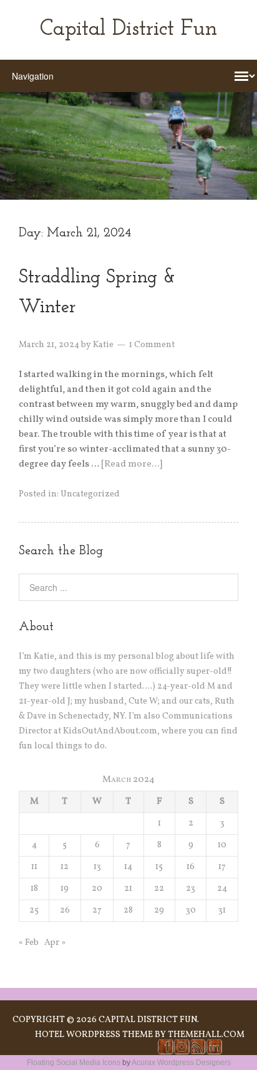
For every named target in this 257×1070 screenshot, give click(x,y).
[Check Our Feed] (198, 1052)
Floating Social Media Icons (73, 1062)
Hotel (49, 1035)
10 (222, 845)
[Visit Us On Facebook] (165, 1052)
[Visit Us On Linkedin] (214, 1052)
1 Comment (152, 345)
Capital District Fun (128, 29)
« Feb (29, 943)
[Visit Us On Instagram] (181, 1052)
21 (128, 889)
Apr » (54, 943)
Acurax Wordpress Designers (181, 1062)
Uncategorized (90, 494)
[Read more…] (131, 464)
